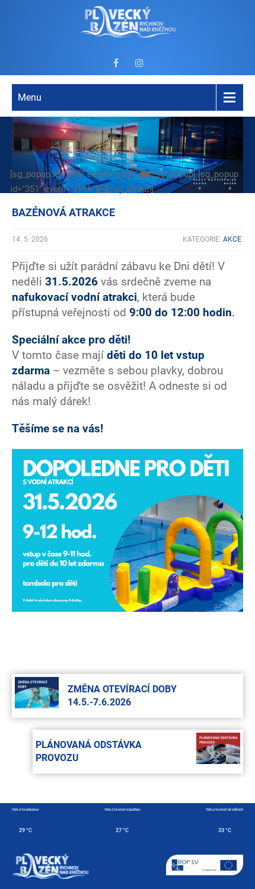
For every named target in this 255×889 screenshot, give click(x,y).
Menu (30, 97)
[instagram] (139, 62)
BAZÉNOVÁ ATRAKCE (63, 212)
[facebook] (115, 62)
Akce (232, 239)
